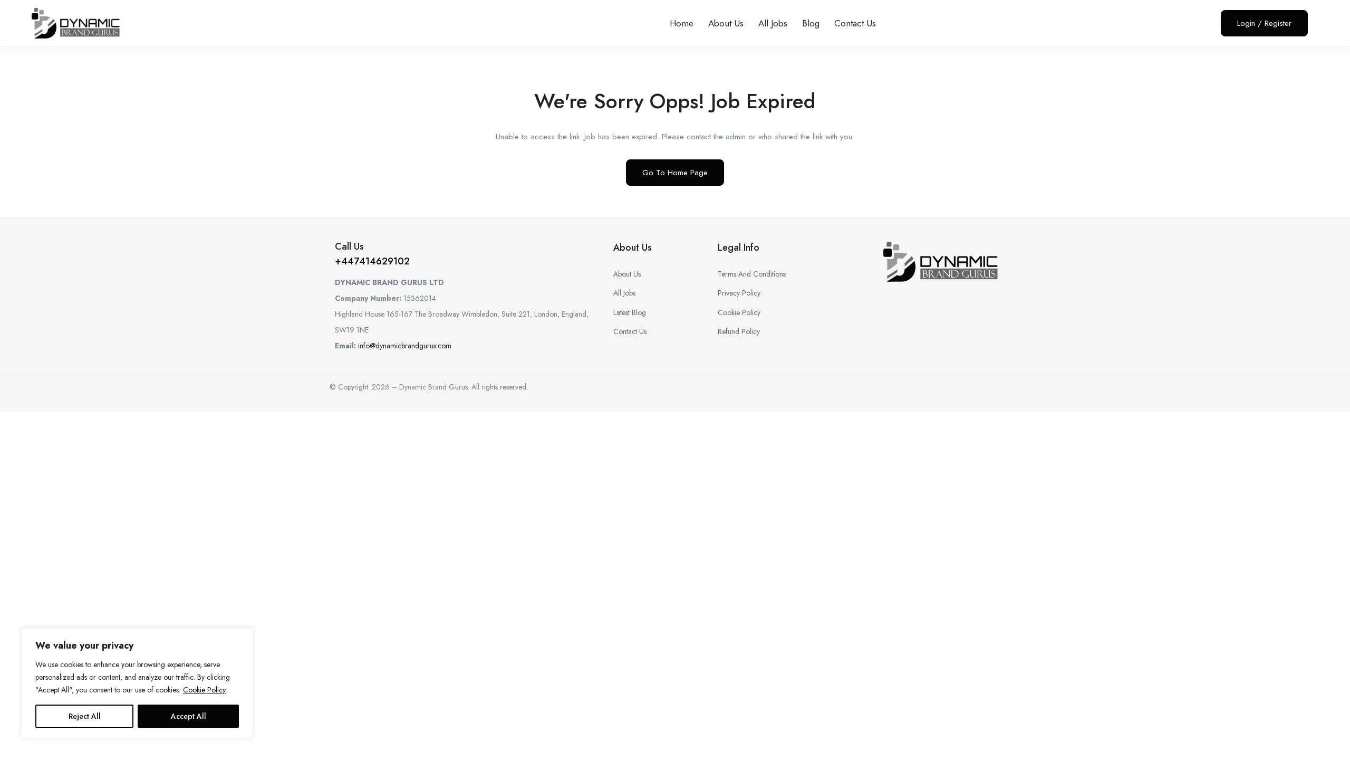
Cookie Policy (204, 690)
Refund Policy (739, 331)
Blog (810, 23)
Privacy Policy (739, 293)
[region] (137, 683)
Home (681, 23)
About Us (726, 23)
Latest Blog (629, 312)
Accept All (188, 716)
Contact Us (855, 23)
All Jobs (772, 23)
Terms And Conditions (752, 274)
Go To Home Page (675, 172)
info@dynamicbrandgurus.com (404, 345)
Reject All (85, 716)
